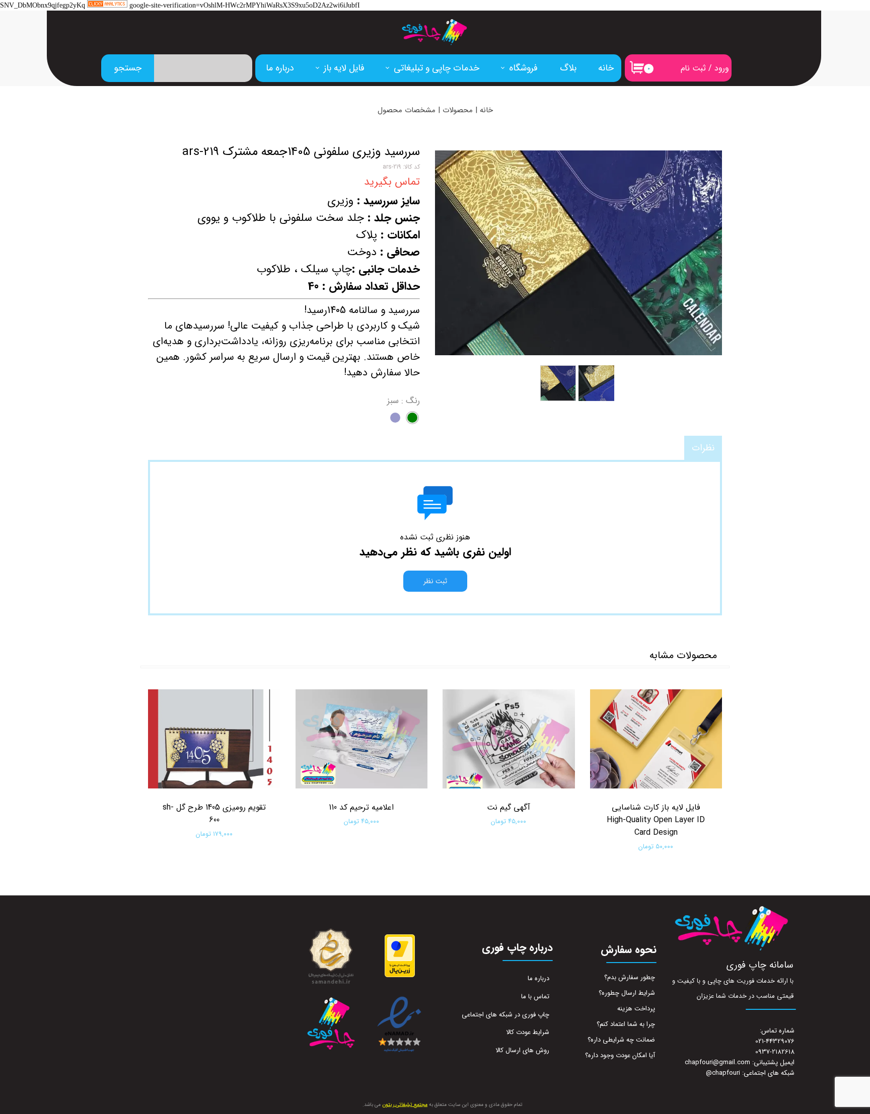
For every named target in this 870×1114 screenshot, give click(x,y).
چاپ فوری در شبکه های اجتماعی (505, 1014)
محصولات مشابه (683, 655)
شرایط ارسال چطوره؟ (627, 993)
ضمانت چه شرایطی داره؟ (621, 1040)
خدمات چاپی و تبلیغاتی (436, 68)
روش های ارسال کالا (522, 1050)
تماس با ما (535, 996)
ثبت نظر (435, 581)
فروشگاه (523, 68)
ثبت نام (693, 68)
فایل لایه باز (344, 68)
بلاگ (568, 68)
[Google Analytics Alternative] (107, 6)
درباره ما (280, 68)
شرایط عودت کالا (527, 1032)
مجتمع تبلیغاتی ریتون (404, 1104)
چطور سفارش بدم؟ (629, 977)
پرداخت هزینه (636, 1008)
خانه (606, 68)
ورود (721, 68)
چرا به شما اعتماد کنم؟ (626, 1024)
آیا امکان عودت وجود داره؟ (620, 1055)
